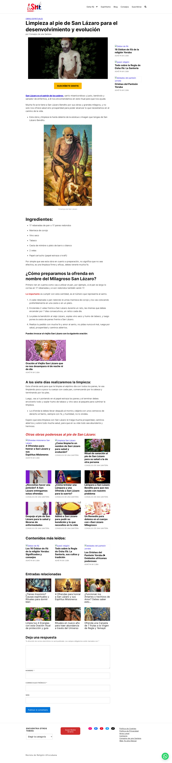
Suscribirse (136, 7)
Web (27, 695)
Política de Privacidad (129, 731)
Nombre (30, 670)
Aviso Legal (124, 733)
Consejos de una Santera (130, 738)
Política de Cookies (127, 728)
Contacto (123, 736)
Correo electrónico (36, 683)
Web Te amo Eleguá (128, 741)
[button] (165, 756)
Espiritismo (106, 7)
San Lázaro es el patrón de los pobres (44, 95)
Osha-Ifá (90, 7)
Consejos (125, 7)
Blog (116, 7)
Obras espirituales (34, 19)
